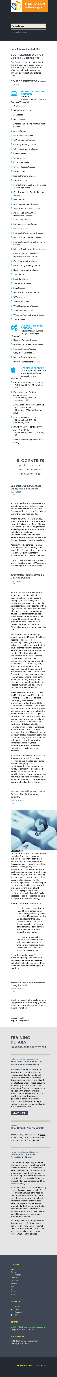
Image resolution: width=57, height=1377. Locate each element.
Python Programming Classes (27, 265)
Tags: (13, 494)
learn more (19, 1113)
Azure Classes (19, 131)
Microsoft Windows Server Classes (29, 249)
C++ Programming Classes (25, 149)
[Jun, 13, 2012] (16, 492)
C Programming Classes (24, 140)
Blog (12, 1286)
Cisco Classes (19, 153)
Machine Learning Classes (25, 224)
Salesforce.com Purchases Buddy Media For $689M (26, 487)
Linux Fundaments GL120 (25, 417)
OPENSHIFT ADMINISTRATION (28, 382)
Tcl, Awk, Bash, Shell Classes (26, 292)
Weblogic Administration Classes (28, 315)
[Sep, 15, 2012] (16, 581)
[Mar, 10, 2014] (16, 800)
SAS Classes (19, 274)
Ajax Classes (19, 119)
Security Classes (20, 279)
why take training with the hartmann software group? (26, 1063)
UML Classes (19, 297)
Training (13, 1272)
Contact (13, 1292)
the (27, 695)
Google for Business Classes (26, 353)
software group (28, 1365)
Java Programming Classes (25, 204)
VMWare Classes (21, 301)
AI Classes (18, 115)
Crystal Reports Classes (24, 167)
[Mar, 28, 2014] (16, 988)
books (22, 49)
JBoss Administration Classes (26, 208)
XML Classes (19, 319)
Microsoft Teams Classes (24, 349)
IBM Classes (19, 199)
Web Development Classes (25, 306)
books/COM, (34, 49)
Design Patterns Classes (24, 176)
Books (13, 1295)
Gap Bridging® (16, 1275)
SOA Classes (19, 288)
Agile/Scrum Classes (22, 110)
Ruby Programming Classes (26, 270)
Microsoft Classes (21, 228)
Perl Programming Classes (25, 261)
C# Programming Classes (24, 144)
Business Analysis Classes (25, 340)
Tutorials (14, 1283)
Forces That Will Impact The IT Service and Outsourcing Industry (28, 794)
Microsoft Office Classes (24, 357)
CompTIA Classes (21, 162)
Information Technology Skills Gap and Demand (28, 576)
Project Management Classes (26, 362)
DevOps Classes (20, 180)
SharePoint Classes (22, 283)
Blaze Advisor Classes (23, 135)
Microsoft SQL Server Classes (27, 237)
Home (13, 49)
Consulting (14, 1280)
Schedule (14, 1277)
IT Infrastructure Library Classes (28, 344)
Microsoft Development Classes (28, 233)
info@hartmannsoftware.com (31, 1327)
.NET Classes (19, 106)
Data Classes (19, 171)
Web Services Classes (23, 310)
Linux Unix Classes (22, 220)
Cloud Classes (19, 158)
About (13, 1289)
